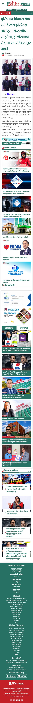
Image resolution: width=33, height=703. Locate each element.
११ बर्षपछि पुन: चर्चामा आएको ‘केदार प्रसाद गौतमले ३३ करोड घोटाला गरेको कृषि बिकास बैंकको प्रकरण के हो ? (15, 441)
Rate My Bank (16, 615)
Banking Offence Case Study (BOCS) (16, 600)
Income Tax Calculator (16, 634)
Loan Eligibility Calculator (16, 632)
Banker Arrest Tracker (16, 606)
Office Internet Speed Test (16, 630)
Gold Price (16, 653)
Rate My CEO (16, 619)
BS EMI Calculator (17, 642)
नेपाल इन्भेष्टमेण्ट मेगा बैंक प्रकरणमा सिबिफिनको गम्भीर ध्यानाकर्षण (16, 281)
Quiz (16, 623)
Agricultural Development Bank (8, 436)
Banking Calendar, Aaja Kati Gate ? (16, 598)
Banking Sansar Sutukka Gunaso (17, 602)
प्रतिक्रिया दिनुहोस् (9, 285)
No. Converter (16, 646)
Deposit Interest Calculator (16, 628)
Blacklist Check (16, 612)
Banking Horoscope (16, 610)
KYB (25, 10)
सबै (30, 471)
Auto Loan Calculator (16, 638)
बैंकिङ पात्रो (10, 10)
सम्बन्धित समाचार (10, 147)
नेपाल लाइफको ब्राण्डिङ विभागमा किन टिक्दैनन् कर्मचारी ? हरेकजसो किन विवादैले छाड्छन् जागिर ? (16, 215)
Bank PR (16, 621)
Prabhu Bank (4, 392)
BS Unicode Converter (16, 636)
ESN (22, 697)
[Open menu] (31, 13)
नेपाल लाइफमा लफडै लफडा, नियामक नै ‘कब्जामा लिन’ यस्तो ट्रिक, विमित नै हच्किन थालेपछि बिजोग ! (16, 193)
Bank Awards (16, 617)
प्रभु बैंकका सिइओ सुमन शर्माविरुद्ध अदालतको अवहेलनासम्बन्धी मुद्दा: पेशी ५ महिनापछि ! (13, 396)
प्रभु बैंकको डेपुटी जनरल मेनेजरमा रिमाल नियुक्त (13, 419)
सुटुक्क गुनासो (18, 10)
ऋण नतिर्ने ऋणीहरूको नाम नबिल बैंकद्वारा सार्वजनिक (16, 237)
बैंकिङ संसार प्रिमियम (11, 470)
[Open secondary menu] (3, 4)
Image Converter (16, 644)
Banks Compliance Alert (16, 604)
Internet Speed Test (16, 640)
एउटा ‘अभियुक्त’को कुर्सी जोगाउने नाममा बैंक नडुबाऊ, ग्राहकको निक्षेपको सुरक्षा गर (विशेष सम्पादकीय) (14, 373)
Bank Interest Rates (16, 608)
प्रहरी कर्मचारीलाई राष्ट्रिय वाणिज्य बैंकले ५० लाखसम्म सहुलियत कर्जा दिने (14, 464)
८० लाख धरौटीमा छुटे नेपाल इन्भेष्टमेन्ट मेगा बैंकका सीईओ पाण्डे (15, 259)
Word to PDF (16, 648)
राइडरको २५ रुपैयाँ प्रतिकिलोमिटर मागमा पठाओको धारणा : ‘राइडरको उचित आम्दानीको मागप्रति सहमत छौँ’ (16, 170)
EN (6, 13)
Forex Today (16, 651)
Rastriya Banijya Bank (6, 460)
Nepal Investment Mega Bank (7, 345)
